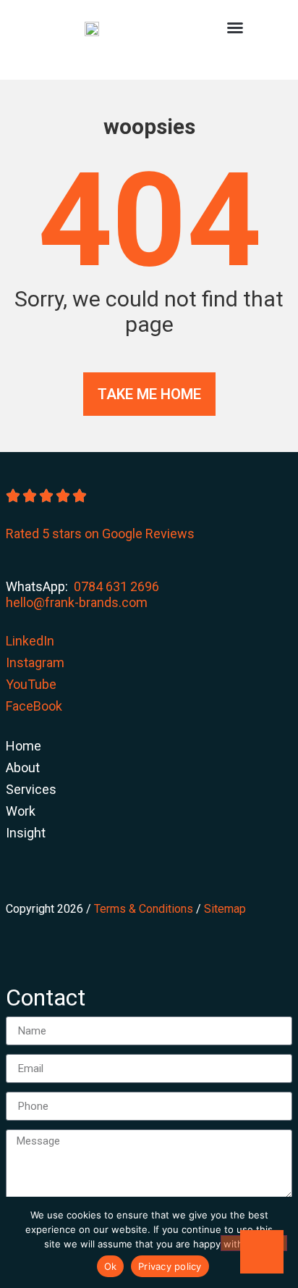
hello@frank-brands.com (77, 602)
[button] (235, 27)
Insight (26, 832)
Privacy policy (170, 1266)
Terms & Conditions (143, 909)
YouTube (31, 684)
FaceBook (34, 706)
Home (23, 745)
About (23, 767)
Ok (110, 1266)
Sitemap (225, 909)
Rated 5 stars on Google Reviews (100, 533)
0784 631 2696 (116, 586)
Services (31, 789)
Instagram (35, 662)
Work (20, 811)
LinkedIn (30, 640)
